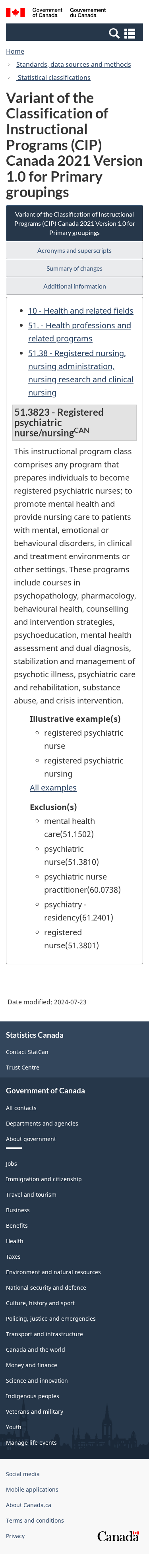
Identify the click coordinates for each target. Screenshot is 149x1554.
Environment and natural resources (53, 1272)
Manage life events (31, 1442)
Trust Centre (22, 1067)
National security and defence (46, 1287)
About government (31, 1139)
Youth (13, 1427)
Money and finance (31, 1365)
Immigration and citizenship (44, 1179)
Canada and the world (35, 1349)
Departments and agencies (42, 1123)
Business (18, 1210)
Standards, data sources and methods (73, 64)
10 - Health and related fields (81, 310)
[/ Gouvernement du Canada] (56, 13)
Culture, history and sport (40, 1303)
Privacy (15, 1536)
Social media (23, 1474)
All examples (53, 787)
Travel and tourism (31, 1194)
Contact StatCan (27, 1052)
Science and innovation (37, 1380)
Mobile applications (32, 1489)
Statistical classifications (53, 77)
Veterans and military (34, 1411)
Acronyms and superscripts (74, 250)
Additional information (74, 286)
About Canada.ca (28, 1505)
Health (14, 1241)
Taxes (13, 1256)
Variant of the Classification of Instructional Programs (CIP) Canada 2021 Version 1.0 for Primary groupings (74, 223)
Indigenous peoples (32, 1396)
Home (15, 51)
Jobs (11, 1163)
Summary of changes (74, 268)
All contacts (21, 1108)
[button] (75, 33)
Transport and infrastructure (44, 1334)
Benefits (17, 1225)
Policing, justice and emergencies (51, 1318)
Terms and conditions (35, 1520)
